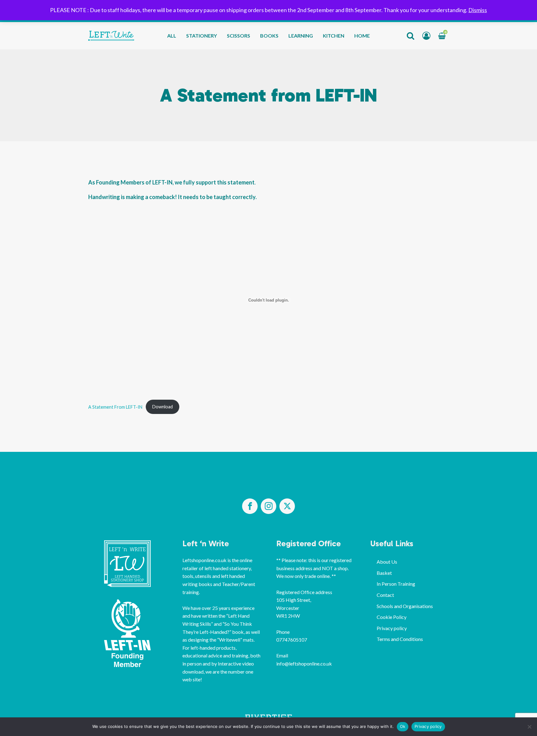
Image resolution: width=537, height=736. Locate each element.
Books (269, 36)
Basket (384, 573)
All (171, 36)
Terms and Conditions (400, 639)
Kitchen (333, 36)
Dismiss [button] (477, 10)
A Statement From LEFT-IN (115, 406)
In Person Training (396, 584)
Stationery (201, 36)
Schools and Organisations (405, 606)
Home (362, 36)
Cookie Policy (391, 617)
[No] (529, 727)
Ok (403, 726)
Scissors (238, 36)
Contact (385, 595)
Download (162, 406)
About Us (387, 562)
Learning (300, 36)
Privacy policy (392, 628)
